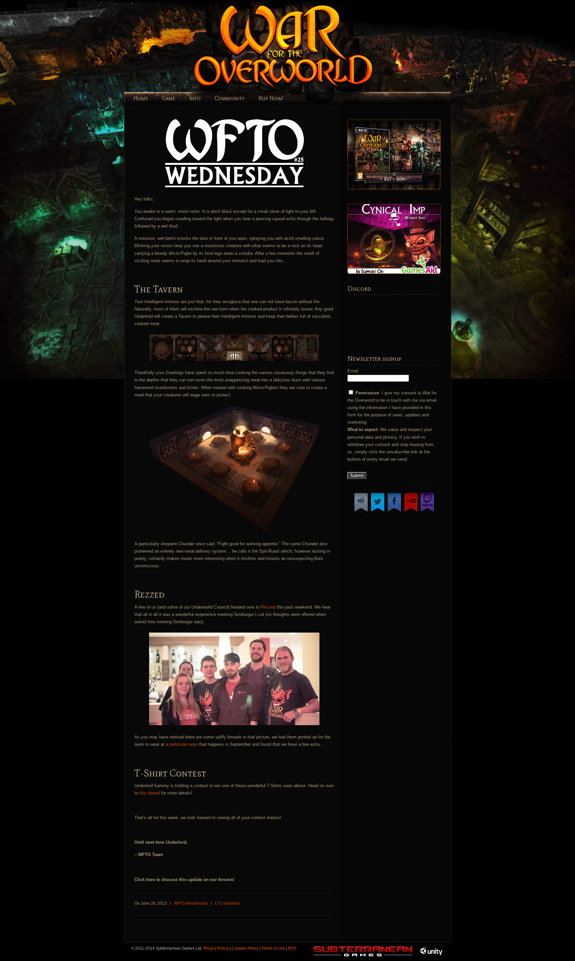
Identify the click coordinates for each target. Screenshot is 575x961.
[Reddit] (361, 511)
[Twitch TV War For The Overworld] (427, 511)
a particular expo (182, 744)
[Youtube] (411, 511)
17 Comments (227, 903)
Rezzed (268, 607)
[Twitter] (377, 511)
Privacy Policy (216, 948)
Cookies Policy (245, 948)
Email (352, 370)
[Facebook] (394, 511)
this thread (149, 792)
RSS (292, 948)
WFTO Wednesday (191, 903)
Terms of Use (273, 948)
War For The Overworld (307, 47)
